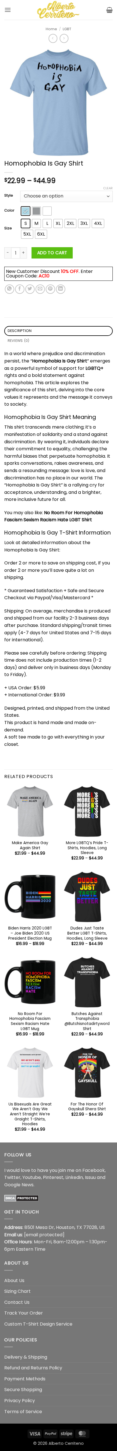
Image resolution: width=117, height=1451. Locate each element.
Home (51, 29)
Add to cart (52, 253)
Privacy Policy (19, 1400)
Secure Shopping (23, 1389)
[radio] (25, 211)
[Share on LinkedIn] (60, 289)
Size (8, 228)
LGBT (67, 29)
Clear (108, 188)
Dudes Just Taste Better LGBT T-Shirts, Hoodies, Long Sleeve (87, 933)
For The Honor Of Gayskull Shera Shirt (87, 1107)
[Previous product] (64, 38)
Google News (19, 1184)
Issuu (90, 1177)
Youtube (31, 1177)
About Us (14, 1280)
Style (8, 195)
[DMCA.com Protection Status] (21, 1197)
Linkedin (74, 1177)
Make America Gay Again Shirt (30, 845)
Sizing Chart (17, 1291)
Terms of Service (23, 1411)
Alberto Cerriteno (66, 1443)
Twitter (12, 1177)
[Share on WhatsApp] (9, 289)
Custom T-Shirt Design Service (38, 1324)
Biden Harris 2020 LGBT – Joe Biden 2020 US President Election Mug (30, 933)
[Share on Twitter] (30, 289)
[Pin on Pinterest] (50, 289)
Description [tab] (20, 330)
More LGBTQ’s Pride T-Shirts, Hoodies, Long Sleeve (87, 847)
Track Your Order (23, 1313)
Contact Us (17, 1302)
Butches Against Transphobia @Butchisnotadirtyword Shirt (87, 1021)
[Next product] (53, 38)
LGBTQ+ (94, 368)
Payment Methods (24, 1379)
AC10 (44, 276)
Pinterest (53, 1177)
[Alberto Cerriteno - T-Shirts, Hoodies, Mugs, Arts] (58, 10)
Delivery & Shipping (25, 1357)
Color (9, 210)
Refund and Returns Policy (33, 1368)
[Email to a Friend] (40, 289)
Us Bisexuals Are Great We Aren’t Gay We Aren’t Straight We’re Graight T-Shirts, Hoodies (30, 1114)
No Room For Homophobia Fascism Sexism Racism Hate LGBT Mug (30, 1021)
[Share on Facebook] (19, 289)
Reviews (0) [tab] (19, 340)
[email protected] (44, 1234)
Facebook (93, 1170)
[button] (7, 10)
